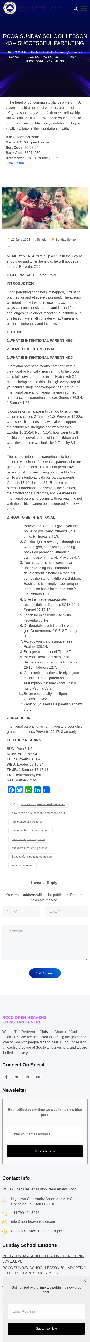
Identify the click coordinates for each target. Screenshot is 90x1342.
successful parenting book (28, 839)
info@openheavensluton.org (33, 1221)
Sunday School (66, 239)
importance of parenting (27, 821)
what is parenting (22, 865)
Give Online (15, 163)
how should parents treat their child (43, 804)
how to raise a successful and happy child (38, 813)
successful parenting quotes (29, 848)
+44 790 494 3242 (25, 1213)
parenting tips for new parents (30, 830)
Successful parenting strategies (32, 856)
